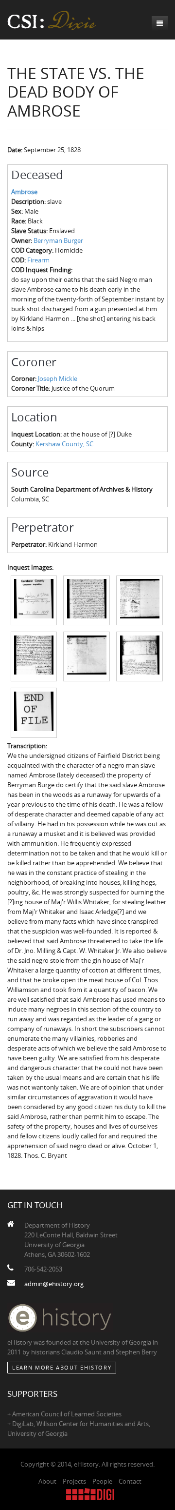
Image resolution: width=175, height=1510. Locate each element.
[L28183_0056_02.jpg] (86, 599)
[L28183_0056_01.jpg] (34, 599)
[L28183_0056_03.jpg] (139, 599)
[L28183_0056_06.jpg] (139, 656)
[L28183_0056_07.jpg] (34, 712)
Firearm (38, 260)
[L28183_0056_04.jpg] (34, 656)
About (47, 1481)
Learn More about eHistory (61, 1367)
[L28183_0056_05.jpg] (86, 656)
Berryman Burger (58, 240)
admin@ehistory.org (54, 1283)
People (102, 1481)
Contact (130, 1481)
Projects (74, 1481)
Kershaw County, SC (64, 443)
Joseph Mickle (57, 378)
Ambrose (24, 191)
